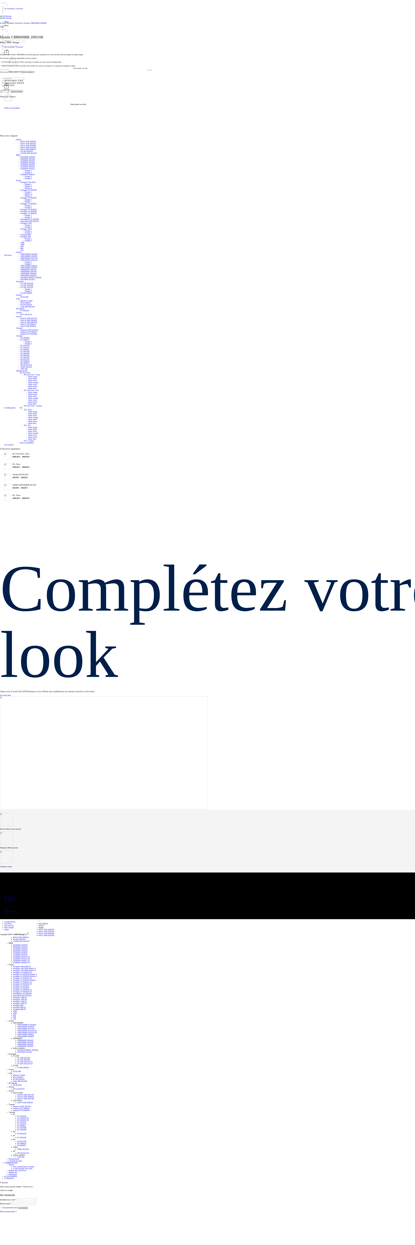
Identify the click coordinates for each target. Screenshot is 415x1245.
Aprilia (18, 140)
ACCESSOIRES (10, 1176)
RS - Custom (29, 441)
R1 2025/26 (24, 338)
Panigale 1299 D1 (20, 998)
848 (21, 246)
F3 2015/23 (24, 311)
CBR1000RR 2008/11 (28, 266)
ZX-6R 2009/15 (26, 293)
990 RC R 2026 (26, 301)
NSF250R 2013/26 (24, 1052)
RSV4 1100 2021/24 (28, 143)
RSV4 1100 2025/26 (28, 141)
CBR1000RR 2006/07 (28, 268)
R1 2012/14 (24, 348)
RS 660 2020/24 (26, 151)
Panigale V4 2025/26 (28, 190)
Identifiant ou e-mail (8, 1200)
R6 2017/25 (24, 359)
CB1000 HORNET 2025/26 (30, 278)
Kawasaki (20, 281)
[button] (13, 9)
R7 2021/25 (24, 357)
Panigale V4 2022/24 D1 (22, 978)
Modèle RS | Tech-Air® (17, 1171)
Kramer (19, 295)
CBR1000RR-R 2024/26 (26, 1025)
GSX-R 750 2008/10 (28, 324)
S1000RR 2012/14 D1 (21, 957)
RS (21, 408)
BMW (18, 155)
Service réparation (27, 443)
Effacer (149, 70)
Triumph (19, 328)
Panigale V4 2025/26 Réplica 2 (25, 976)
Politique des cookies (11, 913)
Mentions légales (10, 911)
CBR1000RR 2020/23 (28, 256)
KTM (18, 299)
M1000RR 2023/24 (27, 159)
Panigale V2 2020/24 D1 (22, 990)
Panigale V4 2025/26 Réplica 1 (25, 974)
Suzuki (18, 316)
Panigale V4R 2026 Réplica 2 (24, 970)
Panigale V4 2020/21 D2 (22, 984)
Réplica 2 (28, 188)
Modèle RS (13, 1173)
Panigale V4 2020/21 (28, 204)
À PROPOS (8, 1178)
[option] (80, 5)
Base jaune (32, 386)
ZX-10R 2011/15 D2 (25, 1064)
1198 (22, 243)
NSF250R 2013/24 (27, 279)
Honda (26, 23)
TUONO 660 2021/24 (28, 153)
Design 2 (28, 173)
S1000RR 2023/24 (27, 161)
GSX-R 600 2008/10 (28, 326)
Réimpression (14, 1159)
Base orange (33, 383)
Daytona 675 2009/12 (28, 332)
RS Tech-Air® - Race (32, 375)
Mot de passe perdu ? (8, 1211)
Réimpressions (22, 371)
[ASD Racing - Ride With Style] (5, 17)
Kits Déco (19, 23)
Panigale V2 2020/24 (28, 213)
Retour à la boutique (12, 108)
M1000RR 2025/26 (27, 157)
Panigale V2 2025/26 (28, 211)
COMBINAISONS (11, 1163)
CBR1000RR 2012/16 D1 (27, 1031)
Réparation (13, 1174)
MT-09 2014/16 (26, 365)
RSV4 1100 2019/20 (28, 145)
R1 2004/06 (24, 353)
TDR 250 (23, 369)
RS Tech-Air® (25, 373)
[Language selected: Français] (78, 4)
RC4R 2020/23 (26, 305)
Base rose (32, 388)
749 (21, 250)
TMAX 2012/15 (26, 367)
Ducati (18, 180)
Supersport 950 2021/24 (29, 221)
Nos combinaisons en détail (23, 1167)
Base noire (32, 384)
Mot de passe (5, 1204)
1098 (22, 244)
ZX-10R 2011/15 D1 (25, 1062)
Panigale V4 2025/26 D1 (22, 972)
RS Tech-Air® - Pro (31, 390)
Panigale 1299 (26, 223)
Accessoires (9, 445)
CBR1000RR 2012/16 (28, 260)
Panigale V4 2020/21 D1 (22, 982)
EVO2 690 (24, 297)
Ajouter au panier (16, 91)
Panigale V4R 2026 (28, 182)
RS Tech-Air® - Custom (33, 406)
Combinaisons (9, 408)
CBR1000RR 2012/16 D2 (27, 1033)
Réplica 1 (28, 186)
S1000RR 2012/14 (27, 169)
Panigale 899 (25, 237)
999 (21, 248)
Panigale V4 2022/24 (28, 198)
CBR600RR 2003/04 (28, 276)
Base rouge (32, 377)
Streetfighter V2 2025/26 (29, 219)
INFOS (41, 926)
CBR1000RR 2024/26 (28, 254)
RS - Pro (27, 425)
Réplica (28, 202)
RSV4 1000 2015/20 (28, 147)
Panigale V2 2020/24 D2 (22, 992)
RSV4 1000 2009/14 (28, 149)
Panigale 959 (25, 235)
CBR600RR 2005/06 (38, 23)
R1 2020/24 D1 (23, 1118)
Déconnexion (8, 901)
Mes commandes (10, 897)
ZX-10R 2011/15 (26, 287)
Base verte (32, 381)
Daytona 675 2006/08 (28, 334)
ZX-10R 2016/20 (26, 285)
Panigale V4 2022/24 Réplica (24, 980)
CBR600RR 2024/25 (28, 270)
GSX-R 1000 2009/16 (28, 320)
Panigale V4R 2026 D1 (22, 966)
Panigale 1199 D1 (20, 1001)
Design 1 (28, 171)
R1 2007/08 (24, 351)
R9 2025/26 (24, 355)
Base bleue (32, 379)
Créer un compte (6, 1190)
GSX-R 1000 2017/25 (28, 318)
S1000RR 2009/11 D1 (21, 961)
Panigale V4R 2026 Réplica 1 (24, 968)
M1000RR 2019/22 (27, 163)
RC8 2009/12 (25, 303)
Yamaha (19, 336)
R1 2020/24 (24, 340)
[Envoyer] (5, 43)
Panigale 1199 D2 (20, 1003)
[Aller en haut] (39, 920)
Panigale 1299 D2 (20, 999)
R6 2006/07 (24, 363)
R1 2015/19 (24, 346)
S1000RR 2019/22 (27, 165)
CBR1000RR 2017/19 (28, 258)
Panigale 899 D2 (19, 1009)
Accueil (3, 23)
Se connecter (23, 1208)
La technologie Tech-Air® (22, 1169)
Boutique (10, 23)
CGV (6, 909)
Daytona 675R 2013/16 (29, 330)
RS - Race (28, 410)
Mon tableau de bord (11, 899)
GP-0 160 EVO (26, 314)
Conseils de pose (15, 1161)
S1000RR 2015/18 (27, 167)
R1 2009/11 (24, 349)
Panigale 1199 (26, 229)
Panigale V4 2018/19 (28, 209)
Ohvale (19, 313)
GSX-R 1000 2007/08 (28, 322)
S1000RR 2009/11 (27, 174)
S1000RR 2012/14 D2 (21, 959)
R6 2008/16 (24, 361)
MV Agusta (20, 309)
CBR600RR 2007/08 (28, 272)
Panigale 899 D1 (19, 1007)
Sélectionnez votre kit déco (9, 72)
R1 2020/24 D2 (23, 1120)
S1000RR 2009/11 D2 (21, 963)
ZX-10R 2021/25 (26, 283)
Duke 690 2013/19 (27, 307)
